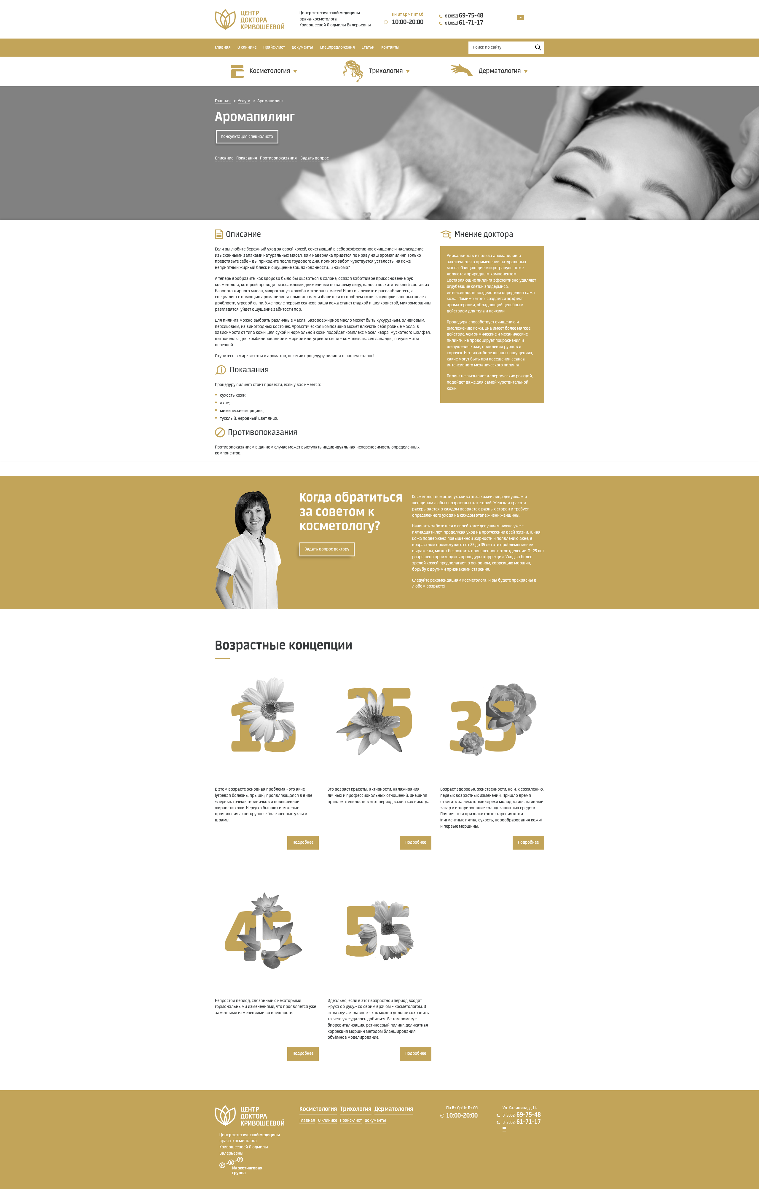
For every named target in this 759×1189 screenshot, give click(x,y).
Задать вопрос (315, 158)
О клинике (246, 47)
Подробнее (303, 842)
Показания (246, 158)
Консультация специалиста (247, 136)
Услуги (244, 101)
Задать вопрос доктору (327, 549)
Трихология (386, 71)
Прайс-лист (274, 47)
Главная (223, 47)
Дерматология (500, 71)
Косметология (270, 71)
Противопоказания (278, 158)
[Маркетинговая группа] (240, 1162)
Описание (224, 158)
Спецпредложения (337, 47)
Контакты (390, 47)
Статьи (368, 47)
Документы (302, 47)
